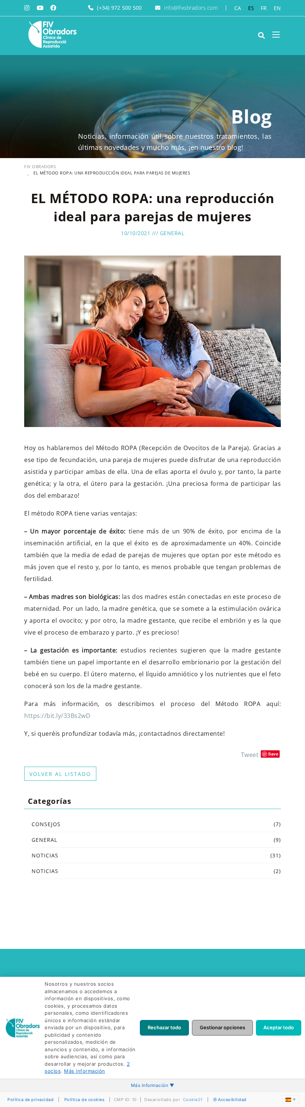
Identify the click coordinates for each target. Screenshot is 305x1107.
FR (264, 8)
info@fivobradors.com (191, 7)
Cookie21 (193, 1099)
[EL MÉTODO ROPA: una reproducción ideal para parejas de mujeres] (152, 341)
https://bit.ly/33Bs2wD (57, 716)
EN (277, 8)
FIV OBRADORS (40, 166)
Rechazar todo (164, 1027)
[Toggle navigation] (276, 34)
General (172, 233)
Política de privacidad (30, 1099)
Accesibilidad (232, 1099)
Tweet (250, 755)
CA (237, 8)
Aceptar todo (278, 1027)
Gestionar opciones (222, 1027)
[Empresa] (52, 34)
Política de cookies (84, 1099)
